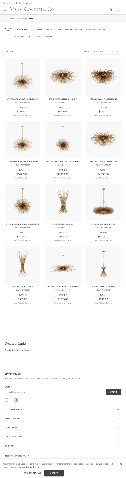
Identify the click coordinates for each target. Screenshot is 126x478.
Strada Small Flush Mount (103, 99)
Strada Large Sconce (22, 286)
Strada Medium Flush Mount (63, 99)
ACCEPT (54, 473)
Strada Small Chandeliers (17, 350)
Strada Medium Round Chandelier (63, 161)
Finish (48, 29)
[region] (63, 468)
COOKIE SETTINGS (32, 473)
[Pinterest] (16, 400)
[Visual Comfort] (32, 10)
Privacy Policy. (32, 466)
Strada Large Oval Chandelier (22, 99)
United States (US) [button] (17, 455)
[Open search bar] (111, 10)
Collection (21, 18)
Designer (90, 29)
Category (37, 29)
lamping (19, 36)
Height (68, 29)
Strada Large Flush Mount (103, 161)
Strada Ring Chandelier (103, 224)
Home (13, 18)
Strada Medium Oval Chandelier (23, 161)
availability (22, 29)
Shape (39, 36)
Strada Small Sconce (63, 224)
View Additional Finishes (22, 115)
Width (78, 29)
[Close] (121, 464)
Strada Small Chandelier (103, 286)
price (30, 36)
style (58, 29)
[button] (117, 9)
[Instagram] (6, 400)
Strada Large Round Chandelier (22, 224)
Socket (50, 36)
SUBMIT (113, 392)
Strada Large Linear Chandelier (63, 286)
